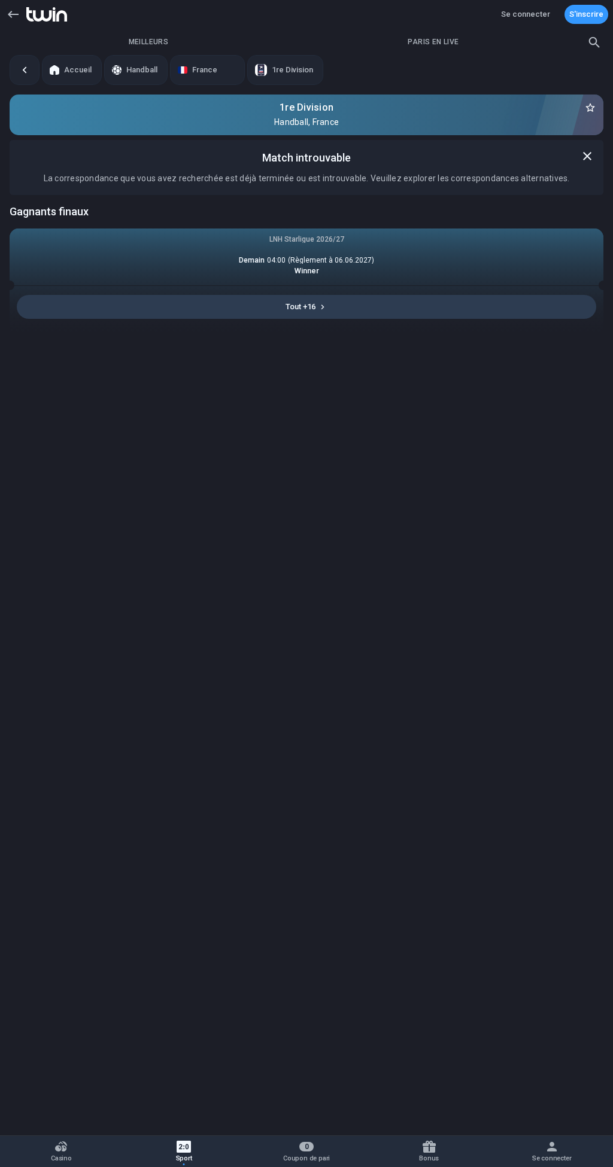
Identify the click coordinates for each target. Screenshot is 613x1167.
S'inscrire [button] (586, 14)
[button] (13, 14)
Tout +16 (300, 306)
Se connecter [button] (525, 14)
